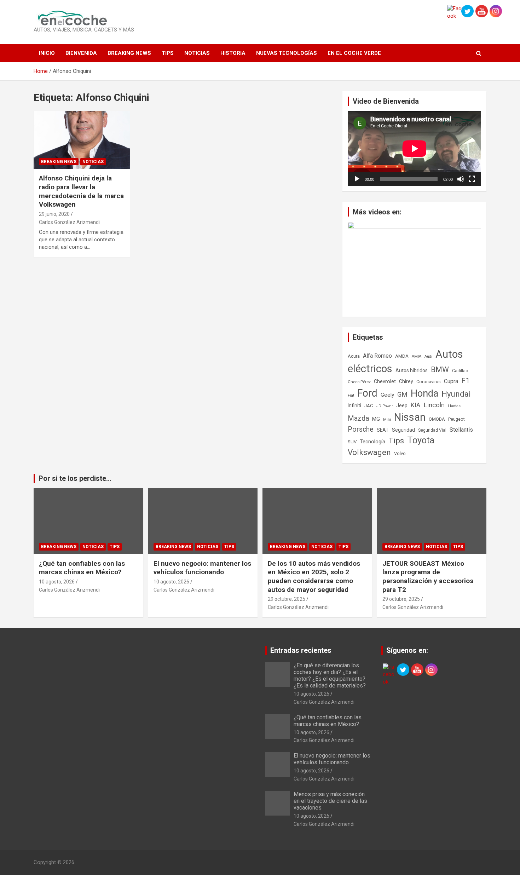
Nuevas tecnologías (286, 53)
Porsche (361, 429)
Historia (232, 53)
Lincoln (434, 405)
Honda (424, 393)
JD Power (384, 406)
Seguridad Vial (432, 430)
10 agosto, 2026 (57, 582)
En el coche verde (354, 53)
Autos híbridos (411, 370)
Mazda (358, 418)
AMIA (416, 356)
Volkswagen (369, 452)
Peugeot (456, 419)
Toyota (420, 440)
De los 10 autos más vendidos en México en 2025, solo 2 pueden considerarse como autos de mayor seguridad (314, 576)
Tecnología (372, 441)
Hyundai (456, 393)
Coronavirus (428, 381)
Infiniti (354, 405)
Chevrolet (385, 381)
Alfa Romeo (377, 355)
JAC (368, 405)
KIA (415, 405)
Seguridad (403, 430)
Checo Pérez (359, 381)
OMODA (437, 419)
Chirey (406, 381)
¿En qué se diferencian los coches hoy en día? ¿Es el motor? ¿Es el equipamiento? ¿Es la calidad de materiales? (330, 675)
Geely (387, 395)
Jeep (402, 405)
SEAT (383, 430)
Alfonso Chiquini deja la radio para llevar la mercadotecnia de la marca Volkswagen (81, 191)
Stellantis (461, 429)
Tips (168, 53)
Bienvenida (81, 53)
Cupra (451, 381)
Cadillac (460, 370)
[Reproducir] (356, 179)
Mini (387, 419)
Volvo (400, 453)
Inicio (47, 53)
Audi (428, 356)
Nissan (410, 417)
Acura (354, 356)
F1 (465, 380)
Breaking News (129, 53)
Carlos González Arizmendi (69, 222)
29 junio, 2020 (54, 214)
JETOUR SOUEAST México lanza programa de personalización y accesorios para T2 (427, 576)
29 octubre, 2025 (286, 599)
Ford (367, 393)
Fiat (351, 395)
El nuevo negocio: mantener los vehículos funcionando (202, 567)
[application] (414, 148)
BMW (440, 369)
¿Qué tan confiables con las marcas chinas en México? (82, 567)
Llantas (454, 406)
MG (376, 419)
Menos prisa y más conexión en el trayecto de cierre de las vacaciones (330, 801)
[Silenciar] (460, 179)
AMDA (402, 356)
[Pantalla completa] (471, 179)
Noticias (197, 53)
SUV (352, 441)
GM (402, 394)
